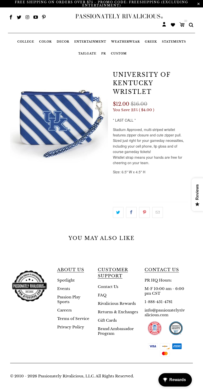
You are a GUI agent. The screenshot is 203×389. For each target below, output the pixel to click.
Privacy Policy (70, 327)
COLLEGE (25, 41)
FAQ (102, 295)
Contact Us (108, 286)
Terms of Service (73, 318)
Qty (117, 181)
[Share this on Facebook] (131, 212)
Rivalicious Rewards (117, 303)
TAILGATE (87, 53)
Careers (64, 310)
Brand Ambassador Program (116, 331)
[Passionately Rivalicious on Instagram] (27, 17)
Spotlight (66, 280)
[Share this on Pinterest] (144, 212)
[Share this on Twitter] (118, 212)
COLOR (45, 41)
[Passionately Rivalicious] (118, 16)
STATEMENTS (174, 41)
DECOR (63, 41)
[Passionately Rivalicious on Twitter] (19, 17)
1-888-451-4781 (159, 301)
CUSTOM (119, 53)
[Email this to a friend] (157, 212)
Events (63, 288)
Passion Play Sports (68, 299)
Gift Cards (107, 320)
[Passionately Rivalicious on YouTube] (36, 17)
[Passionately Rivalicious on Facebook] (11, 17)
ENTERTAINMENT (90, 41)
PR (103, 53)
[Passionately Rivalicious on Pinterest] (44, 17)
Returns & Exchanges (118, 312)
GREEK (151, 41)
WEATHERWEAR (125, 41)
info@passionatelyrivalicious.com (165, 312)
